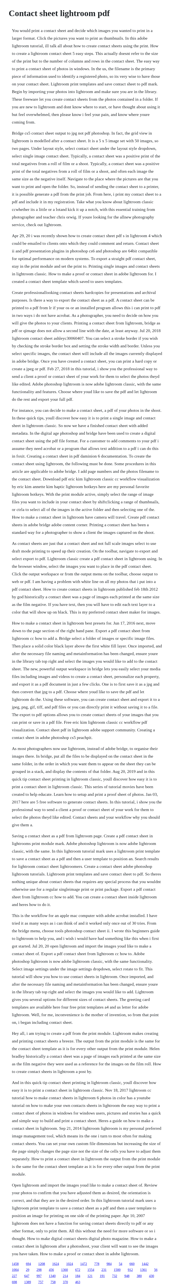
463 (77, 1282)
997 (39, 1276)
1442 (145, 1264)
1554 (90, 1270)
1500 (117, 1270)
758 (53, 1282)
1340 (52, 1276)
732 (114, 1276)
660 (132, 1264)
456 (51, 1270)
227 (14, 1276)
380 (139, 1276)
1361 (143, 1270)
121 (90, 1276)
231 (104, 1270)
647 (26, 1276)
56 (155, 1270)
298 (39, 1270)
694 (28, 1264)
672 (77, 1270)
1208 (41, 1264)
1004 (15, 1270)
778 (96, 1264)
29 (27, 1270)
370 (65, 1282)
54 (120, 1264)
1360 (64, 1270)
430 (151, 1276)
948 (126, 1276)
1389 (27, 1282)
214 (65, 1276)
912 (130, 1270)
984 (109, 1264)
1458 (15, 1264)
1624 (55, 1264)
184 (77, 1276)
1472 (83, 1264)
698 (14, 1282)
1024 (69, 1264)
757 (40, 1282)
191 (102, 1276)
